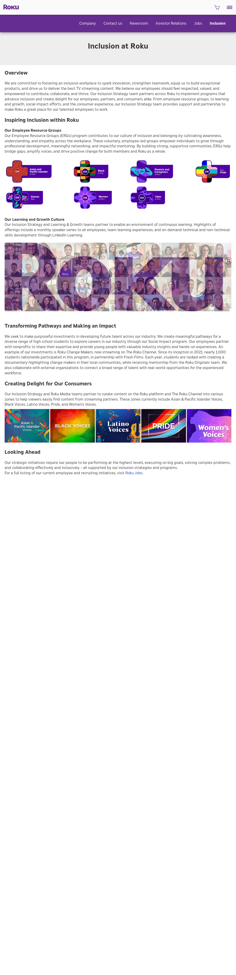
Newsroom (139, 23)
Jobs (198, 23)
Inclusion (218, 23)
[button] (229, 7)
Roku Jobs (134, 473)
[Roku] (10, 7)
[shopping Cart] (217, 9)
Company (87, 23)
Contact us (112, 23)
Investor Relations (171, 23)
